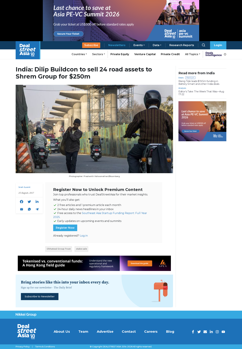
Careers (151, 332)
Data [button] (156, 45)
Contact (129, 332)
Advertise (105, 332)
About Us (62, 332)
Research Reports (181, 45)
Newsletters (116, 45)
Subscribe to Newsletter (39, 296)
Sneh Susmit (24, 187)
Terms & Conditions (45, 347)
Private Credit (170, 54)
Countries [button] (78, 54)
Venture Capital (145, 54)
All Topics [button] (191, 54)
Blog (170, 332)
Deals (181, 78)
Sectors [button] (97, 54)
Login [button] (218, 45)
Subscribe (91, 45)
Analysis (182, 88)
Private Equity (119, 54)
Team (83, 332)
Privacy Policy (23, 347)
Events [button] (138, 45)
